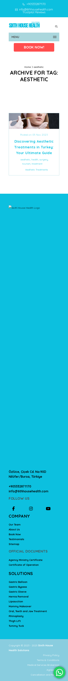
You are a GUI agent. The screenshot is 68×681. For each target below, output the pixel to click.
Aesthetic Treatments (36, 169)
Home (27, 67)
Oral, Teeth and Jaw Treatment (28, 611)
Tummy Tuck (16, 625)
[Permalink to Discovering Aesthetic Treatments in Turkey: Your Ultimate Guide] (34, 128)
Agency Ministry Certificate (26, 560)
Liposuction (16, 601)
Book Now (15, 534)
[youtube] (52, 508)
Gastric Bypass (18, 586)
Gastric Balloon (18, 582)
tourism (26, 163)
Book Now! (34, 47)
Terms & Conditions (48, 660)
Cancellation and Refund (45, 674)
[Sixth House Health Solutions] (24, 24)
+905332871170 (36, 4)
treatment (37, 163)
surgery (43, 159)
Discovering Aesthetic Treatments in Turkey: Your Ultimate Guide (34, 147)
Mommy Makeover (20, 606)
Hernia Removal (19, 596)
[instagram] (35, 508)
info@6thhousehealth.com (35, 9)
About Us (14, 529)
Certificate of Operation (24, 564)
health (34, 159)
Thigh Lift (15, 621)
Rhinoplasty (16, 616)
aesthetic (39, 67)
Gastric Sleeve (18, 591)
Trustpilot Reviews (34, 12)
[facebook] (18, 508)
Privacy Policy (51, 655)
